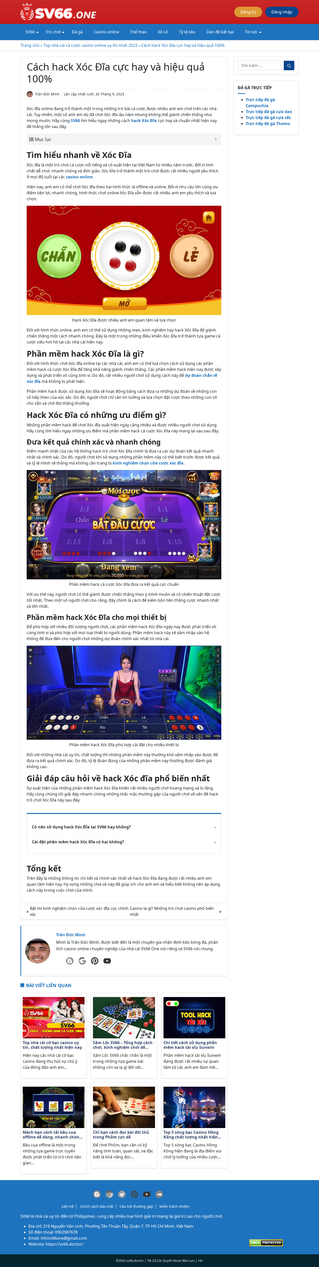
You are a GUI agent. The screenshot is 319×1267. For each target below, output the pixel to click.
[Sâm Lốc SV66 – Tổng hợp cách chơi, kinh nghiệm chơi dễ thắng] (124, 1017)
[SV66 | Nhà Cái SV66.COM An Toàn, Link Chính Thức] (58, 11)
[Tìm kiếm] (289, 65)
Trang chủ (29, 45)
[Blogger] (70, 961)
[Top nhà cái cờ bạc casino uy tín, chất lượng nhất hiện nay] (53, 1017)
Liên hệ (68, 1206)
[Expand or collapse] (216, 139)
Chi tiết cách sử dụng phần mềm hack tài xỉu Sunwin (190, 1045)
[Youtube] (107, 961)
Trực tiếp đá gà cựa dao (269, 111)
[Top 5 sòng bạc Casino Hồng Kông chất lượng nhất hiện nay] (194, 1107)
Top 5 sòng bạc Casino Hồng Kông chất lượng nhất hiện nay (191, 1135)
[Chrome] (109, 1194)
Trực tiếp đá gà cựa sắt (268, 117)
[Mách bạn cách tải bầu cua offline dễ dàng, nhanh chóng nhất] (53, 1107)
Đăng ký (248, 12)
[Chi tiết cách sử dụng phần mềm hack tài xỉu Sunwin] (194, 1017)
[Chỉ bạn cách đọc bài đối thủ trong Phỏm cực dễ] (124, 1107)
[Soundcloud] (159, 1194)
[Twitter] (122, 1194)
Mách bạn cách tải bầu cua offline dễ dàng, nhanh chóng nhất (52, 1135)
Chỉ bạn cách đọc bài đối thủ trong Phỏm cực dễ (121, 1135)
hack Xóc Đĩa (144, 120)
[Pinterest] (94, 961)
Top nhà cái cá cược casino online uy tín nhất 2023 (90, 45)
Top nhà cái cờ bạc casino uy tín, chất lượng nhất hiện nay (52, 1045)
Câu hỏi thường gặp (136, 1206)
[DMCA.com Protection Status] (266, 1242)
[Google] (82, 961)
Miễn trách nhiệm (174, 1206)
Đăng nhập (281, 12)
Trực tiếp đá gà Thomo (268, 123)
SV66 (25, 1216)
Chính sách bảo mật (96, 1206)
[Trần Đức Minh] (37, 950)
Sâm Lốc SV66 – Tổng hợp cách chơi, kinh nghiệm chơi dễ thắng (123, 1045)
